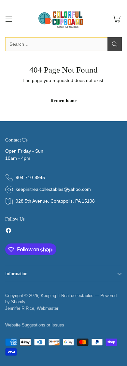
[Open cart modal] (116, 18)
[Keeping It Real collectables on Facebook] (8, 231)
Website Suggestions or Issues (34, 325)
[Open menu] (8, 18)
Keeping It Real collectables (67, 295)
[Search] (114, 44)
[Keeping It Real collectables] (63, 18)
